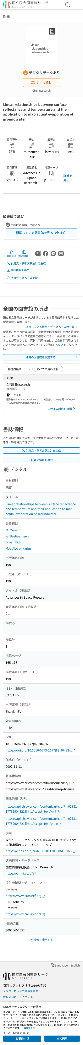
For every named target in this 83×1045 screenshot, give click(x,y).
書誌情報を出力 (20, 270)
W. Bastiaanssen (17, 536)
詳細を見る (68, 177)
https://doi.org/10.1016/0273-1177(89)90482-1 (39, 750)
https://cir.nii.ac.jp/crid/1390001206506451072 (39, 850)
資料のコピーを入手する (18, 997)
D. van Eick (13, 542)
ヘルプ (59, 345)
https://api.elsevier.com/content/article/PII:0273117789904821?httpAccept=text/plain (41, 821)
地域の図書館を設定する (40, 357)
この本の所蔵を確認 (59, 409)
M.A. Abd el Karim (18, 548)
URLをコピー (24, 255)
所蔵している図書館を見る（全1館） (41, 232)
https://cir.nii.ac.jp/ (19, 873)
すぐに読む (44, 82)
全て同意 (62, 1038)
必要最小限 (22, 1038)
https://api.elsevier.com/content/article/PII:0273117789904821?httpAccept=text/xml (41, 809)
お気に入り (12, 255)
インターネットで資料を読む (20, 991)
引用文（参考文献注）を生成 (28, 263)
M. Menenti (13, 530)
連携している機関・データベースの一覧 (50, 327)
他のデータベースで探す (25, 278)
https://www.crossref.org (23, 895)
